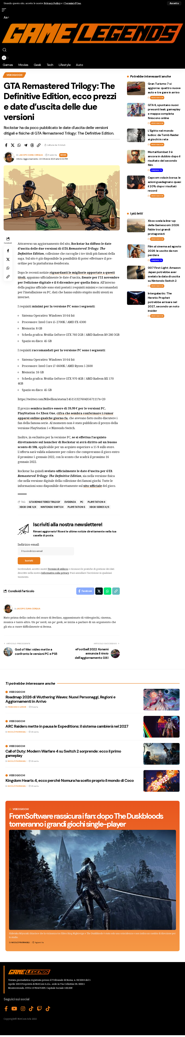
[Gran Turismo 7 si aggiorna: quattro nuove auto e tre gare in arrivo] (136, 88)
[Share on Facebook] (6, 145)
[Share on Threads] (32, 145)
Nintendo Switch (52, 507)
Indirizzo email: (28, 544)
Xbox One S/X (28, 507)
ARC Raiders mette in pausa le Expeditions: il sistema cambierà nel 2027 (66, 726)
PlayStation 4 (96, 502)
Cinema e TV (156, 170)
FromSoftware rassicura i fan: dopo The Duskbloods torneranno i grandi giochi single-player (86, 820)
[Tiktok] (48, 1008)
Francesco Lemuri (17, 707)
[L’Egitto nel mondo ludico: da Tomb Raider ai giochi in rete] (136, 135)
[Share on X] (12, 145)
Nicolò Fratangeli (20, 942)
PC (81, 502)
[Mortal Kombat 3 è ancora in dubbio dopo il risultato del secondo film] (136, 156)
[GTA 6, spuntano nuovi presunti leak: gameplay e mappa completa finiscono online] (136, 109)
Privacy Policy (52, 3)
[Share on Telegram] (25, 145)
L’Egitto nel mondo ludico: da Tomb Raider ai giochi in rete (163, 135)
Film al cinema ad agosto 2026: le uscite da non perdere (164, 251)
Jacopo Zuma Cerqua (31, 155)
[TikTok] (31, 1008)
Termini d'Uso (72, 3)
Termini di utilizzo (58, 569)
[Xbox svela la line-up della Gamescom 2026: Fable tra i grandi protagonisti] (136, 225)
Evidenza (70, 502)
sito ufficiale (92, 486)
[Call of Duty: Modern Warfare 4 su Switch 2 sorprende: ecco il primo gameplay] (161, 754)
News (63, 155)
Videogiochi (14, 75)
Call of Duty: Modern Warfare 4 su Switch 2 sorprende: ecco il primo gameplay (63, 753)
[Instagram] (23, 1008)
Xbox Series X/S (99, 507)
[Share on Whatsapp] (19, 145)
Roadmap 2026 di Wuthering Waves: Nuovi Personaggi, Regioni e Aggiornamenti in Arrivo (60, 699)
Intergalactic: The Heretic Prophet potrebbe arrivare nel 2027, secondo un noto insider (163, 302)
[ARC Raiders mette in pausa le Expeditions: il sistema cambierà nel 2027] (161, 727)
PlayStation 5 (76, 507)
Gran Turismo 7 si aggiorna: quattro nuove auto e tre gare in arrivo (164, 88)
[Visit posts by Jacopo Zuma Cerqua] (8, 608)
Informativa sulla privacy (55, 572)
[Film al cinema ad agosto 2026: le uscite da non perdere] (136, 251)
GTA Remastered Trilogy (44, 502)
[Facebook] (6, 1008)
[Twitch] (39, 1008)
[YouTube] (14, 1008)
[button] (174, 3)
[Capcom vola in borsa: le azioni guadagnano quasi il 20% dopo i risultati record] (136, 182)
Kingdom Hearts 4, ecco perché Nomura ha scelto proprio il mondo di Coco (69, 780)
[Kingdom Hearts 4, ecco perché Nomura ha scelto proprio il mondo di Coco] (161, 781)
